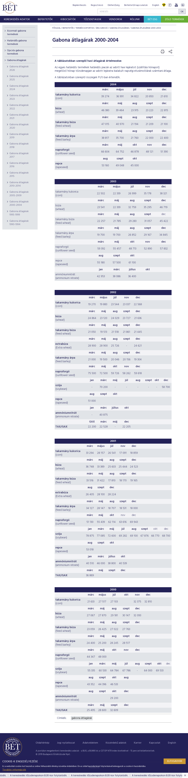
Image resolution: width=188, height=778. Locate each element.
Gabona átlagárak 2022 (19, 107)
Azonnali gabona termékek (16, 32)
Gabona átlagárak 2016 (19, 165)
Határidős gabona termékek (17, 42)
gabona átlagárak (82, 718)
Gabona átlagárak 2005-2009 (19, 194)
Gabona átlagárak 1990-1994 (19, 223)
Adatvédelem (90, 743)
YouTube (176, 5)
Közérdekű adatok (116, 743)
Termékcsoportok (85, 28)
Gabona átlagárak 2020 (19, 126)
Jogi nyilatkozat (66, 743)
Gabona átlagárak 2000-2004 (19, 203)
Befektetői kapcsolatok (136, 5)
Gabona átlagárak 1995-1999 (19, 213)
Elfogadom (174, 761)
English (155, 5)
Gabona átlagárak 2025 (19, 78)
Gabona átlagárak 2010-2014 (19, 184)
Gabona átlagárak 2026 (19, 68)
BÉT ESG (152, 19)
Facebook (170, 5)
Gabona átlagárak (16, 60)
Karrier (137, 743)
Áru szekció (102, 28)
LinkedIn (183, 5)
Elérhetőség (114, 5)
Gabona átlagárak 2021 (19, 116)
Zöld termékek (174, 19)
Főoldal (56, 28)
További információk (14, 770)
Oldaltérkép (42, 743)
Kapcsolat (154, 743)
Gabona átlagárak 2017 (19, 155)
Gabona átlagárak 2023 (19, 97)
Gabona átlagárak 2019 (19, 136)
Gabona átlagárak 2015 (19, 174)
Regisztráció (97, 5)
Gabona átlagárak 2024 (19, 88)
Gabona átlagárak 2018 (19, 145)
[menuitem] (17, 19)
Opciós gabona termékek (15, 52)
